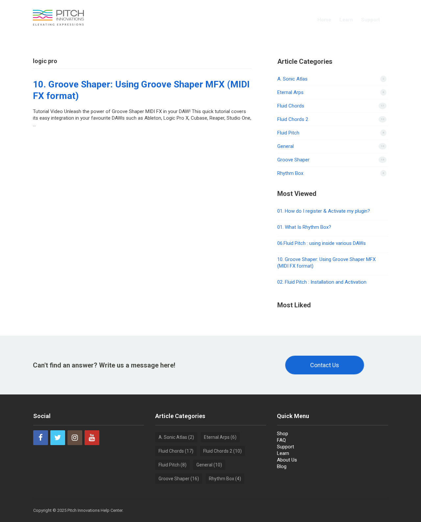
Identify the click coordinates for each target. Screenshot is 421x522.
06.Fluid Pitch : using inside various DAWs (321, 243)
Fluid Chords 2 (292, 119)
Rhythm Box (290, 173)
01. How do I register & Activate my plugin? (323, 211)
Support (370, 20)
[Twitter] (57, 437)
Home (324, 20)
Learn (346, 20)
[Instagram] (74, 437)
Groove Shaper (293, 160)
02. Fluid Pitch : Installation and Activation (321, 282)
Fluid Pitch (288, 133)
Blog (281, 466)
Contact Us (324, 365)
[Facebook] (40, 437)
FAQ (281, 440)
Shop (282, 434)
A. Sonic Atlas (292, 79)
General (285, 146)
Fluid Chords (290, 106)
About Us (287, 460)
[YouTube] (92, 437)
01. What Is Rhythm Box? (304, 227)
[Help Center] (58, 17)
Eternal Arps (290, 92)
